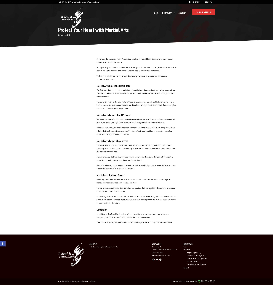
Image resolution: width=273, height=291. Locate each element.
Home (155, 13)
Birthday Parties (192, 261)
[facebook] (153, 259)
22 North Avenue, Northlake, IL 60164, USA (164, 250)
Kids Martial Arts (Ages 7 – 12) (197, 256)
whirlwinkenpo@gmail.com (162, 255)
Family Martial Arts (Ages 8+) (196, 264)
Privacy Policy (77, 281)
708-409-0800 (196, 2)
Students (208, 2)
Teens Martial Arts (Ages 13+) (197, 259)
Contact (182, 13)
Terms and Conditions (88, 281)
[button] (3, 243)
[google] (160, 259)
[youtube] (157, 259)
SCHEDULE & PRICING (203, 12)
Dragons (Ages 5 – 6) (194, 253)
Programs (167, 13)
